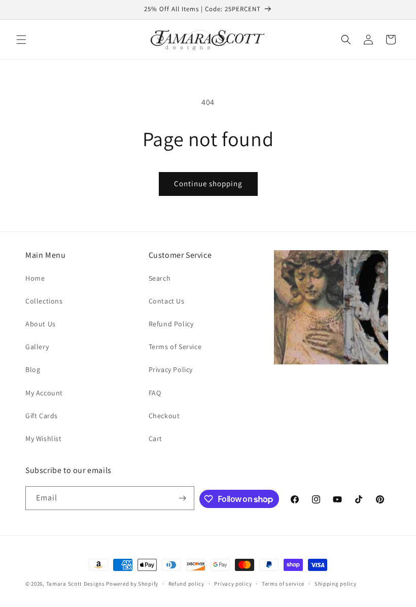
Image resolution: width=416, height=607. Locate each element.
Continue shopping (208, 183)
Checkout (164, 415)
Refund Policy (171, 323)
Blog (32, 369)
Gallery (37, 346)
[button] (21, 39)
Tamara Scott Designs (75, 583)
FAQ (155, 392)
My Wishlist (43, 438)
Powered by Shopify (132, 583)
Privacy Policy (171, 369)
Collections (44, 301)
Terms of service (283, 583)
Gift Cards (41, 415)
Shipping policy (336, 583)
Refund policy (186, 583)
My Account (44, 392)
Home (35, 278)
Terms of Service (175, 346)
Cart (155, 438)
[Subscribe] (182, 498)
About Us (40, 323)
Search (160, 278)
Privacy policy (233, 583)
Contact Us (167, 301)
